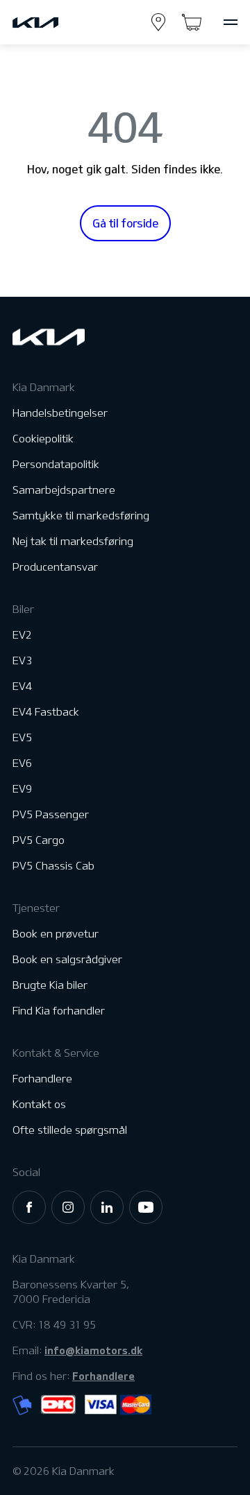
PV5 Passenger (50, 814)
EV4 (22, 686)
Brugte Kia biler (50, 985)
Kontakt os (39, 1104)
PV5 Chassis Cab (53, 866)
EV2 (22, 635)
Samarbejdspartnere (63, 490)
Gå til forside (125, 223)
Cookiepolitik (43, 438)
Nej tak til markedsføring (72, 541)
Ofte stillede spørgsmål (69, 1130)
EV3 (22, 660)
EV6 (22, 763)
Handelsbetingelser (60, 413)
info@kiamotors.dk (93, 1350)
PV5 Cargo (38, 840)
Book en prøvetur (55, 934)
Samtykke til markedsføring (80, 515)
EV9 (22, 789)
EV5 (22, 737)
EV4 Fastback (45, 712)
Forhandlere (42, 1078)
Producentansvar (55, 567)
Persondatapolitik (55, 464)
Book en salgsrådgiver (67, 959)
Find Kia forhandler (58, 1011)
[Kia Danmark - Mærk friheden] (54, 23)
